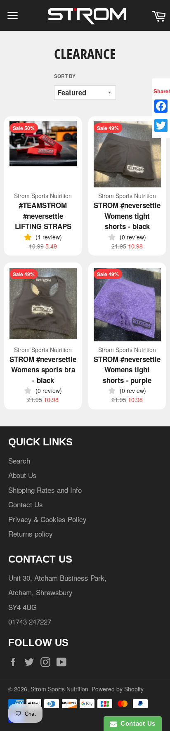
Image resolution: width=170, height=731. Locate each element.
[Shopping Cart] (158, 15)
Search (19, 460)
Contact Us (25, 504)
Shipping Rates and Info (45, 490)
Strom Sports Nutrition (59, 689)
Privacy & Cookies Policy (47, 519)
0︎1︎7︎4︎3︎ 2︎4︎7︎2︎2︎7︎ (29, 621)
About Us (22, 475)
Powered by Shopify (118, 689)
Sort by (65, 76)
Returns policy (30, 533)
